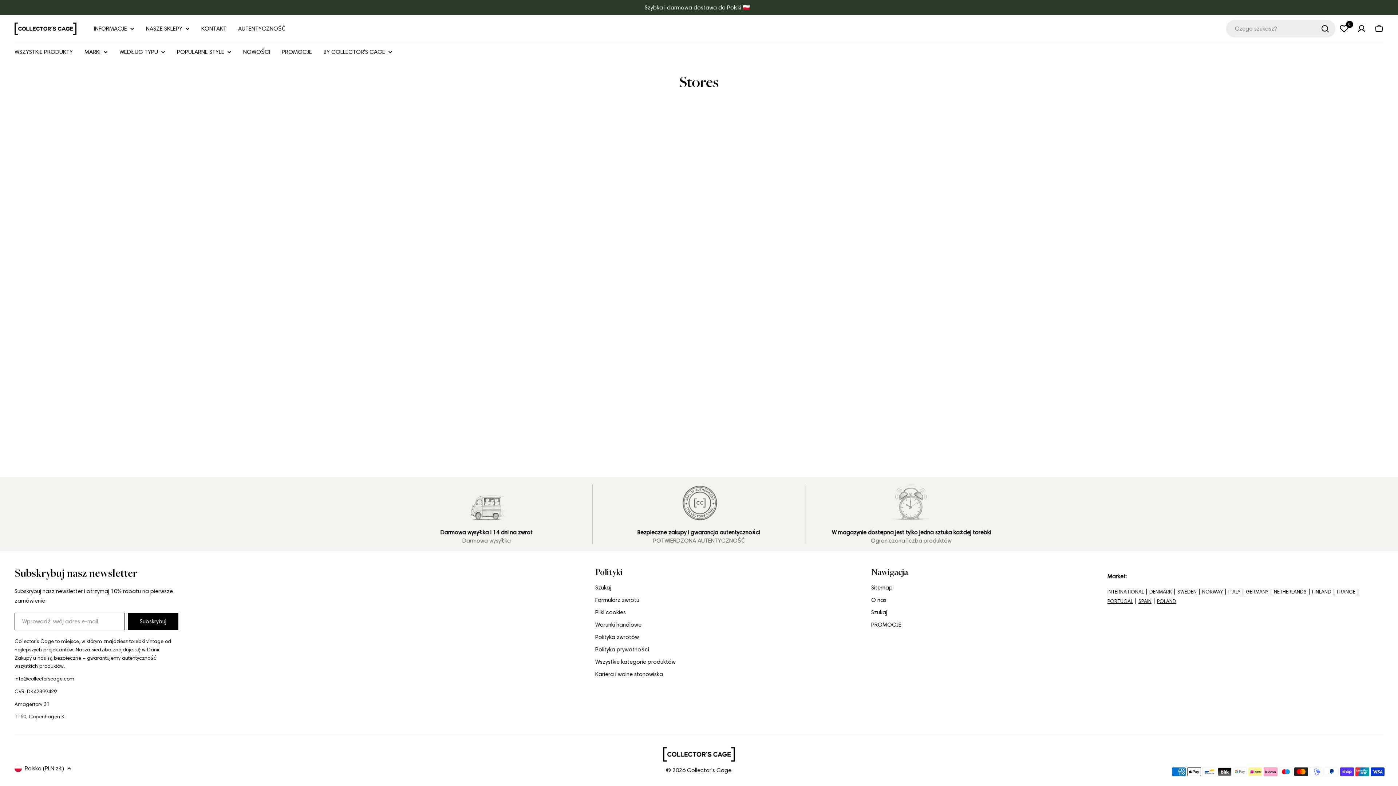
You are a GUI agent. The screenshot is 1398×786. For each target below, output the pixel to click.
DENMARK (1160, 592)
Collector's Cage (709, 770)
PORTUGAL (1120, 601)
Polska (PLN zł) (44, 768)
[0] (1344, 28)
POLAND (1166, 601)
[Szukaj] (1325, 28)
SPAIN (1145, 601)
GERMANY (1257, 592)
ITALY (1234, 592)
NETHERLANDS (1290, 592)
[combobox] (1280, 28)
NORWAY (1212, 592)
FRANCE (1346, 592)
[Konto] (1361, 28)
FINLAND (1321, 592)
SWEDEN (1187, 592)
